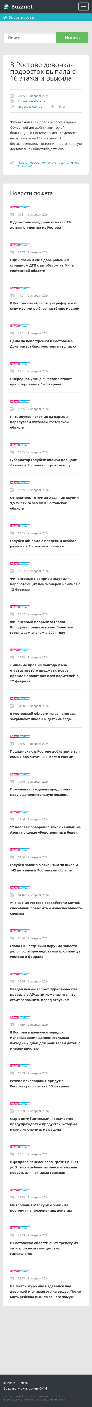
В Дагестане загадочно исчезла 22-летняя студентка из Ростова (40, 225)
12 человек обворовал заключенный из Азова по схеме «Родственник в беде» (45, 830)
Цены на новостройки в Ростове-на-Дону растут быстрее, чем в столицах (43, 344)
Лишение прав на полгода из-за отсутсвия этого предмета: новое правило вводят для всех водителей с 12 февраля (44, 673)
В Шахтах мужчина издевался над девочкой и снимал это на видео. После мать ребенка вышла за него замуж (45, 1291)
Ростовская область (31, 101)
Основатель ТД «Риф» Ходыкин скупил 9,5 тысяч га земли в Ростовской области (44, 503)
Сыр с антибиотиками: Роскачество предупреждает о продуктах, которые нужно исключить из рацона (43, 1124)
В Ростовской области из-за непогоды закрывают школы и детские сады (43, 716)
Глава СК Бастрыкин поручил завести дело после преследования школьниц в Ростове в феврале (45, 951)
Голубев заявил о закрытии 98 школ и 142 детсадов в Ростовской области (44, 868)
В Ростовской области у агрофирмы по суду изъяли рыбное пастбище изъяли (44, 306)
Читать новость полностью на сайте (48, 164)
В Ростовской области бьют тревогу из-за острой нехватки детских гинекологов (44, 1248)
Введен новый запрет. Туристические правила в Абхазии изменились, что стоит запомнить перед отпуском (43, 994)
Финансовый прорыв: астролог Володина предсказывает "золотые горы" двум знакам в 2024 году (41, 627)
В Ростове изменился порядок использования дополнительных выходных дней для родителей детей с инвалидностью (45, 1040)
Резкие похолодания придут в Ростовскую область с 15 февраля (39, 1083)
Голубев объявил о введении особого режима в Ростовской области (43, 543)
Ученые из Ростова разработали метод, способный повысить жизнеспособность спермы (46, 908)
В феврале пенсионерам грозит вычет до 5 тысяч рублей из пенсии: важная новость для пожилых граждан (44, 1167)
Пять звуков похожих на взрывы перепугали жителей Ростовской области (39, 422)
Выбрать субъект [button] (22, 17)
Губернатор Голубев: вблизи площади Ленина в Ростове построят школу (43, 462)
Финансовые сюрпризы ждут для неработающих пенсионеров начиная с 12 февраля (45, 584)
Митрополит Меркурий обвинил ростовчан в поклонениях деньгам (41, 1208)
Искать (72, 38)
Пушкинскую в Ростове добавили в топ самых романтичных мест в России (45, 754)
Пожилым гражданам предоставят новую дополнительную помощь (41, 792)
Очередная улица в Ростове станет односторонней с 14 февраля (41, 381)
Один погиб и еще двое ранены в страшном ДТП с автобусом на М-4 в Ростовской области (42, 265)
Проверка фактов (30, 107)
